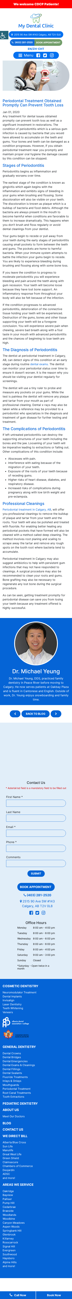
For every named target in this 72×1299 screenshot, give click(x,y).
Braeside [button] (8, 1210)
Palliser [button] (7, 1199)
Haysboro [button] (9, 1258)
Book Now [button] (54, 1295)
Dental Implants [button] (12, 996)
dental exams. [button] (39, 364)
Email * (11, 827)
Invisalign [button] (8, 1000)
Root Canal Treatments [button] (17, 1092)
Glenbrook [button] (9, 1234)
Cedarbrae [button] (9, 1207)
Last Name (13, 812)
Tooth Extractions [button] (13, 1096)
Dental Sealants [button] (12, 1073)
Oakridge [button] (8, 1191)
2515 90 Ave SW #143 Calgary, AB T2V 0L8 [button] (37, 34)
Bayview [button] (8, 1195)
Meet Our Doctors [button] (14, 1116)
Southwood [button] (10, 1254)
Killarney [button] (8, 1238)
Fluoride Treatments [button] (15, 1077)
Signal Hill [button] (9, 1246)
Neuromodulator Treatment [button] (19, 992)
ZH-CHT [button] (38, 49)
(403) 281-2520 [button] (23, 42)
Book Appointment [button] (48, 42)
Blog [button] (7, 1123)
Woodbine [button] (9, 1218)
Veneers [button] (8, 1012)
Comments (13, 857)
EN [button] (30, 49)
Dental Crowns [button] (12, 1053)
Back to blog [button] (35, 713)
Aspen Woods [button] (11, 1226)
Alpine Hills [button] (10, 1262)
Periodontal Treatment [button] (16, 1088)
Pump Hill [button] (9, 1203)
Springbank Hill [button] (12, 1230)
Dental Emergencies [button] (15, 1061)
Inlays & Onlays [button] (12, 1081)
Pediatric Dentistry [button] (20, 1103)
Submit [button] (36, 873)
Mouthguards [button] (11, 1085)
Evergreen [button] (9, 1250)
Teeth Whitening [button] (13, 1008)
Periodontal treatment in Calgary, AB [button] (27, 509)
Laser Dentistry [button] (12, 1004)
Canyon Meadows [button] (14, 1222)
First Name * (14, 797)
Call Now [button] (20, 1295)
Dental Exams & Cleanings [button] (19, 1065)
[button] (4, 35)
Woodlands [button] (9, 1214)
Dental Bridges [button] (12, 1057)
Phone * (11, 842)
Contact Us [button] (13, 1129)
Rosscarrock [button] (10, 1242)
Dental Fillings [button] (11, 1069)
